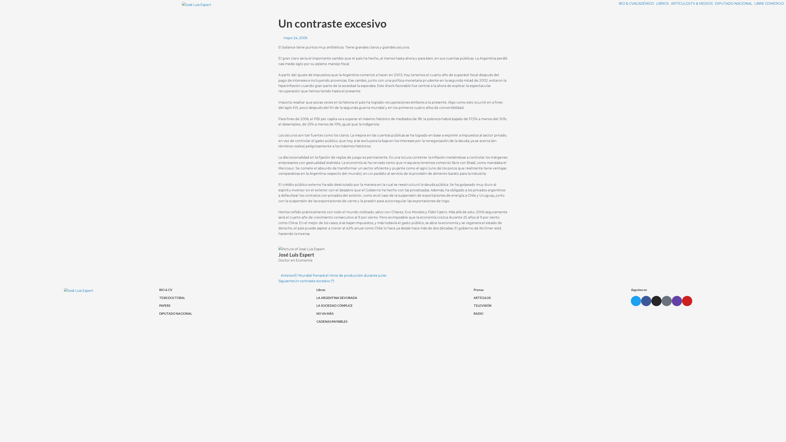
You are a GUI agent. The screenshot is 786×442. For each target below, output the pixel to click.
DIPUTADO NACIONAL (733, 3)
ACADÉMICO (644, 3)
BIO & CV (626, 3)
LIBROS (662, 3)
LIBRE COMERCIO (769, 3)
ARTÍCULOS (681, 3)
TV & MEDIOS (702, 3)
